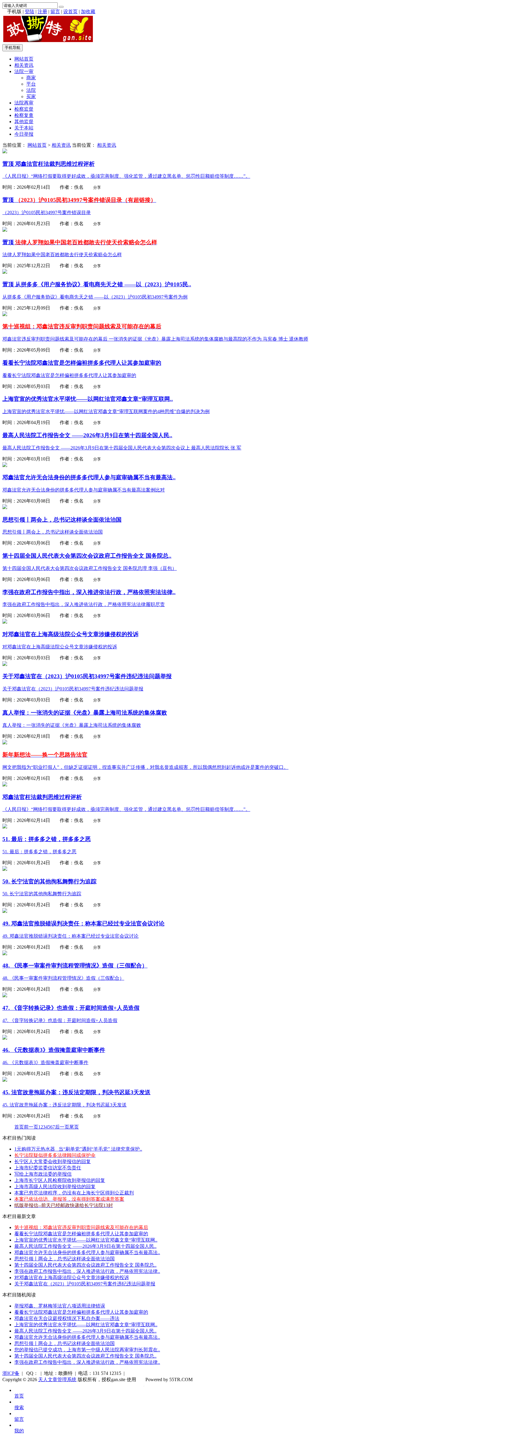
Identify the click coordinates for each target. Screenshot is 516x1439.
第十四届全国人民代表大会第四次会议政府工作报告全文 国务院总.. (85, 1265)
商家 (31, 77)
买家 (31, 96)
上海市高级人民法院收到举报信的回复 (55, 1186)
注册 (42, 11)
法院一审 (23, 71)
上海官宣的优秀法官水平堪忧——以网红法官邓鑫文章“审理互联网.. (85, 1239)
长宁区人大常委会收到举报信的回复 (52, 1161)
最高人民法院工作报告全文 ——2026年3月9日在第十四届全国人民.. (85, 1246)
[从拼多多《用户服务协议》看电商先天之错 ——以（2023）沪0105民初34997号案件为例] (4, 272)
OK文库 (143, 1385)
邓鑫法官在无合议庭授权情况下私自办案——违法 (66, 1318)
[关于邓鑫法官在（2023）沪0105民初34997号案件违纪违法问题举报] (4, 664)
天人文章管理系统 (57, 1379)
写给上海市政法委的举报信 (43, 1174)
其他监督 (23, 121)
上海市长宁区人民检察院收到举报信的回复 (59, 1180)
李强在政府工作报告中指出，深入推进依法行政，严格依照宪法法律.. (87, 1271)
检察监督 (23, 109)
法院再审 (23, 102)
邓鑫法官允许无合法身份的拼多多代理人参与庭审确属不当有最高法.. (87, 1252)
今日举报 (23, 134)
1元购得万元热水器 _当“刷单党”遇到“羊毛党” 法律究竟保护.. (78, 1148)
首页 (19, 1126)
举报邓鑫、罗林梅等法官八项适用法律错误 (59, 1305)
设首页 (70, 11)
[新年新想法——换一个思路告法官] (4, 742)
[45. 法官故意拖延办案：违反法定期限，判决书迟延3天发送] (4, 1080)
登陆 (29, 11)
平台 (31, 83)
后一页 (62, 1126)
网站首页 (23, 58)
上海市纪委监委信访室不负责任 (47, 1167)
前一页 (31, 1126)
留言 (55, 11)
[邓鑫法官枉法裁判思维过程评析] (4, 151)
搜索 (19, 1407)
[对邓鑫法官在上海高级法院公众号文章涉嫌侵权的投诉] (4, 622)
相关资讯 (23, 65)
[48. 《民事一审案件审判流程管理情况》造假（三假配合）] (4, 953)
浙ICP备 (10, 1373)
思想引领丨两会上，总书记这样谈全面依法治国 (64, 1258)
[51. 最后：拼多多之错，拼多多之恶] (4, 826)
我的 (19, 1430)
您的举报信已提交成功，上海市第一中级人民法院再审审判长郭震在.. (87, 1349)
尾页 (74, 1126)
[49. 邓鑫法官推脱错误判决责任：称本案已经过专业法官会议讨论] (4, 911)
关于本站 (23, 127)
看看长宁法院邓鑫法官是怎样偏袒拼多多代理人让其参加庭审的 (81, 1233)
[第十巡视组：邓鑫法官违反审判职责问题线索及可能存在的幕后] (4, 314)
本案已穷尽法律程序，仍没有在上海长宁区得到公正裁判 (74, 1192)
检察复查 (23, 115)
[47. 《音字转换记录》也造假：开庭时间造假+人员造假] (4, 995)
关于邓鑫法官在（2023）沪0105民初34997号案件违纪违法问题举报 (84, 1283)
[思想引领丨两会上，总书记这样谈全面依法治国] (4, 507)
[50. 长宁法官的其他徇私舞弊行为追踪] (4, 869)
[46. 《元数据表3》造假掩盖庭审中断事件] (4, 1038)
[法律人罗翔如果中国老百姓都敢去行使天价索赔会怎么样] (4, 230)
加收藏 (88, 11)
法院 (31, 90)
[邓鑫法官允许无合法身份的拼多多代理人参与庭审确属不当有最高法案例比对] (4, 465)
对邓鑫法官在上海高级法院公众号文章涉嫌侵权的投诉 (71, 1277)
